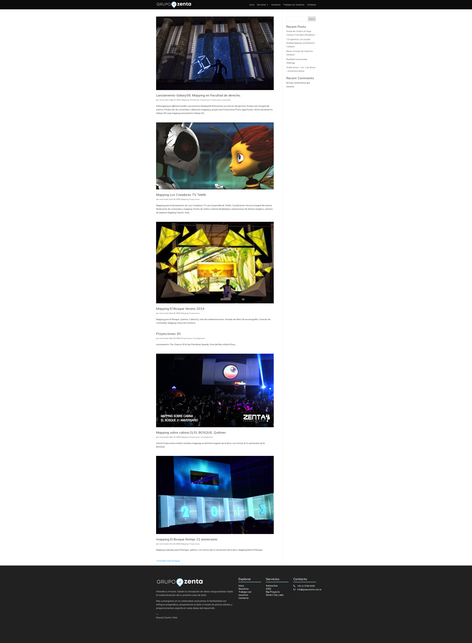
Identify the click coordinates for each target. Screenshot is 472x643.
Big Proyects (273, 591)
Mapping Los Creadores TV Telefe (181, 195)
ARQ (268, 588)
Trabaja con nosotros (293, 4)
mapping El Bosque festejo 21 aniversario (186, 539)
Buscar (312, 19)
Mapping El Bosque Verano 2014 (180, 309)
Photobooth (194, 100)
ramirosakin (164, 100)
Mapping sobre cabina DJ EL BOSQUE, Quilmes (191, 432)
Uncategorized (199, 338)
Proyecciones (205, 100)
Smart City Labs (275, 594)
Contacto (311, 4)
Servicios (261, 4)
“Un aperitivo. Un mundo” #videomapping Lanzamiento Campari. (300, 43)
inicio (251, 4)
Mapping (185, 100)
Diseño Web (170, 617)
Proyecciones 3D (168, 334)
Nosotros (275, 4)
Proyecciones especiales (221, 100)
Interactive (272, 585)
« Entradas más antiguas (168, 560)
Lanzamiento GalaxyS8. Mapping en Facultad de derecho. (198, 95)
